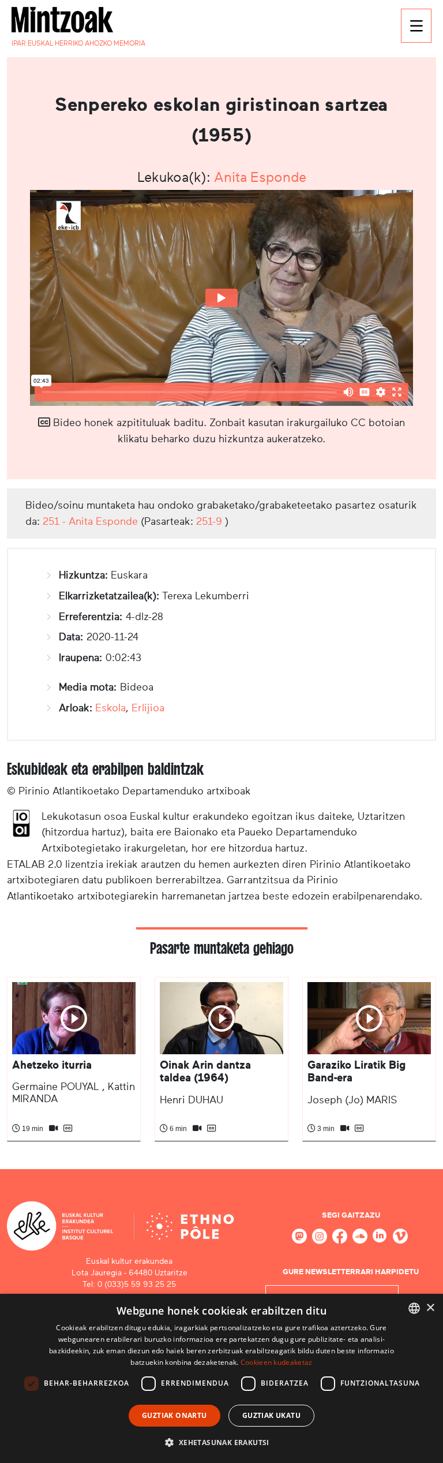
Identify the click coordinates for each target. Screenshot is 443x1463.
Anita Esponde (260, 177)
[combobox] (414, 1308)
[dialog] (221, 1378)
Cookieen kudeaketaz (277, 1362)
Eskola (110, 708)
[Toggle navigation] (416, 26)
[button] (221, 1442)
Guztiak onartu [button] (174, 1415)
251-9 (209, 521)
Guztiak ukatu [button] (271, 1415)
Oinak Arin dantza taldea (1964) (205, 1071)
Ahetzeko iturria (52, 1065)
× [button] (430, 1308)
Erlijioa (148, 708)
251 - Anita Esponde (90, 521)
